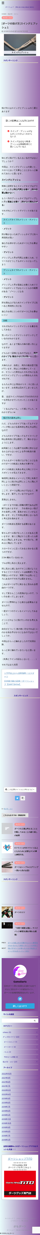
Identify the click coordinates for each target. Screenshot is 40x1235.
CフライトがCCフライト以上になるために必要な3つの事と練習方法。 (26, 851)
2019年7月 (6, 1107)
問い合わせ (25, 1221)
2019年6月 (6, 1111)
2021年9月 (6, 1078)
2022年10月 (7, 1073)
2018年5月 (6, 1140)
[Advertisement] (20, 84)
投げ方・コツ (8, 809)
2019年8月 (6, 1102)
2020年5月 (6, 1090)
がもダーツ (20, 1226)
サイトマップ (9, 1218)
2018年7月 (6, 1135)
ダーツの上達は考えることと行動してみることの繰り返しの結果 (26, 832)
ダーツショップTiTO (20, 1158)
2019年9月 (6, 1098)
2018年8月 (6, 1131)
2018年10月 (6, 1123)
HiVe (17, 684)
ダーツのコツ (19, 912)
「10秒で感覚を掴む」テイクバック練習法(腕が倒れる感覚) (26, 931)
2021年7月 (6, 1086)
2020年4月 (6, 1094)
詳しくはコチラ (20, 1006)
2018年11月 (6, 1119)
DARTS (11, 684)
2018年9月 (6, 1127)
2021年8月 (6, 1082)
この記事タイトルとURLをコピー (21, 789)
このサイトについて (22, 1218)
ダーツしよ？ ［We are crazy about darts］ (20, 1230)
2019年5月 (6, 1115)
